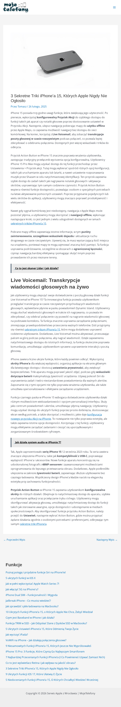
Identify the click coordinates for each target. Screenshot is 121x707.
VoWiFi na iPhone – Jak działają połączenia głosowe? (36, 640)
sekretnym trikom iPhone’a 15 (42, 329)
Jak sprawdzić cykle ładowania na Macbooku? (32, 606)
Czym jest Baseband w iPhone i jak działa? (30, 617)
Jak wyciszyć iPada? (17, 634)
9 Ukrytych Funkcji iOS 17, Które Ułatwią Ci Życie (34, 674)
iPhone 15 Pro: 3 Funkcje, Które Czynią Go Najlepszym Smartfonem (45, 651)
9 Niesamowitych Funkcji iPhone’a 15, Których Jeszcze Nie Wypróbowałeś (48, 646)
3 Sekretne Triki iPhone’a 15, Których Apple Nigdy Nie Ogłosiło (42, 668)
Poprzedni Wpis (14, 539)
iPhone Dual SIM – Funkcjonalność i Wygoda (32, 595)
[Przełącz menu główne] (114, 7)
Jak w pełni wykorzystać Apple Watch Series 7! (32, 583)
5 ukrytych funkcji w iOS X (20, 578)
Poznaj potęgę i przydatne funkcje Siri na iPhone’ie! (36, 572)
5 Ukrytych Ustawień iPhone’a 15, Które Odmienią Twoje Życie (42, 629)
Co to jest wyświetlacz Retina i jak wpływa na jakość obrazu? (41, 663)
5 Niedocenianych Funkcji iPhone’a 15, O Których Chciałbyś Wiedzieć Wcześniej (52, 680)
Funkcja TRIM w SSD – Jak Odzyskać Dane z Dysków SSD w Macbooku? (46, 623)
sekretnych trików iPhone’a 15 (28, 223)
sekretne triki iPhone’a (33, 524)
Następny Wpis (107, 539)
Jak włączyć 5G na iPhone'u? (22, 589)
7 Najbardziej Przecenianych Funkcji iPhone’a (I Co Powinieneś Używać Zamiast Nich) (55, 657)
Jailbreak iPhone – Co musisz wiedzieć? (28, 600)
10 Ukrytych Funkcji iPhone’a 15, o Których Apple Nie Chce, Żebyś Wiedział (49, 612)
